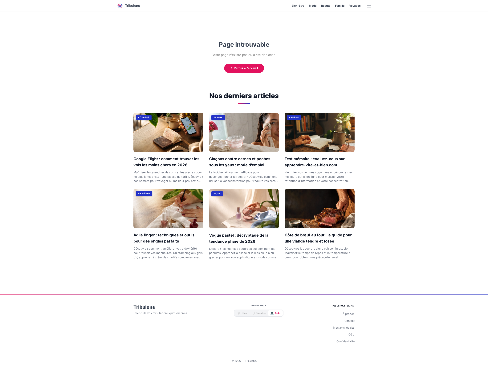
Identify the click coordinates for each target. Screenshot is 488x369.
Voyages (355, 5)
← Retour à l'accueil (244, 68)
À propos (349, 313)
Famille (340, 5)
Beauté (326, 5)
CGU (351, 334)
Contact (349, 320)
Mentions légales (344, 327)
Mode (313, 5)
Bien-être (298, 5)
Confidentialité (345, 341)
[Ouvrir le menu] (369, 5)
